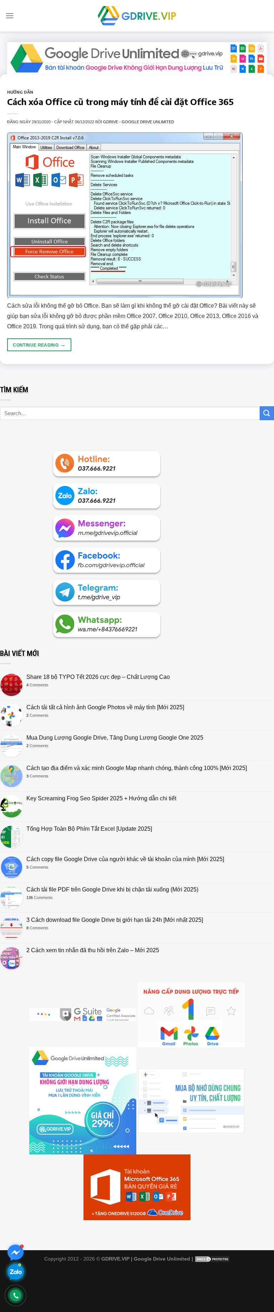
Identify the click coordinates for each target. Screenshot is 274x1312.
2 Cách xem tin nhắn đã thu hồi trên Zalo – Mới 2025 (92, 950)
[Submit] (267, 413)
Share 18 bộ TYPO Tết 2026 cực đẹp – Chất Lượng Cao (98, 677)
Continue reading (39, 344)
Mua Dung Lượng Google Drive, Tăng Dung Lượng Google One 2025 (114, 738)
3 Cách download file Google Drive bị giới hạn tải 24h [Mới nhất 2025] (114, 920)
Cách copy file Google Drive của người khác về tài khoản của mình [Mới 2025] (125, 859)
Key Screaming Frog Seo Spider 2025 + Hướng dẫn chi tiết (101, 798)
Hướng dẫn (20, 91)
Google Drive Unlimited (162, 1259)
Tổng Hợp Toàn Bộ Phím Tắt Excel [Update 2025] (89, 829)
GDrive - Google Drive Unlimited (138, 122)
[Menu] (9, 15)
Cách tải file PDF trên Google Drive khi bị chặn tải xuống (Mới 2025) (112, 889)
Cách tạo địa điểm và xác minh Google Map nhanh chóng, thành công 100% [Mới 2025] (136, 768)
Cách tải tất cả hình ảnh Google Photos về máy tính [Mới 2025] (105, 707)
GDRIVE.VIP (115, 1259)
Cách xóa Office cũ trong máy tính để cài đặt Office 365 (120, 101)
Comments (37, 685)
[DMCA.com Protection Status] (212, 1259)
